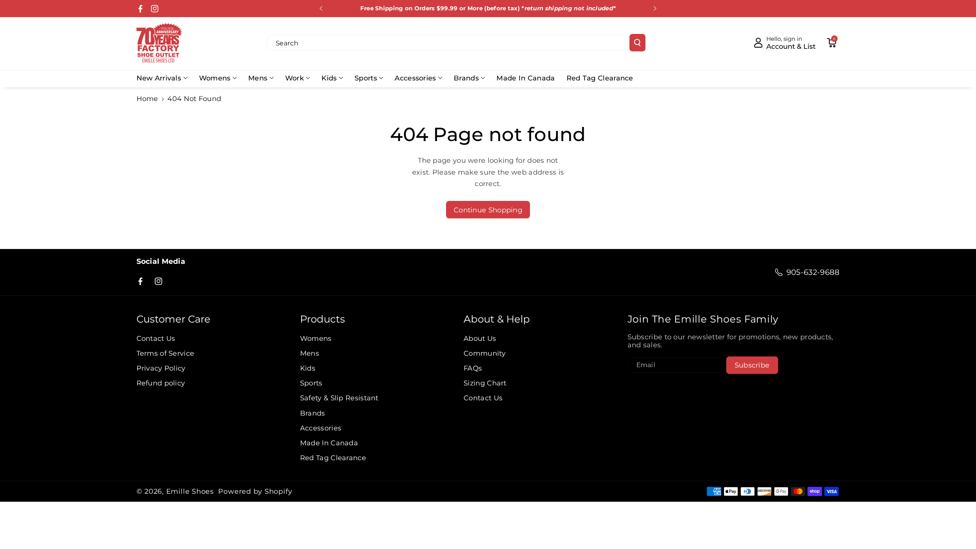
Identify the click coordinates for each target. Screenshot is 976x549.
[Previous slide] (321, 8)
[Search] (637, 42)
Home (147, 99)
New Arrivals (158, 78)
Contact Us (155, 338)
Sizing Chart (485, 383)
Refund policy (160, 383)
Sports (366, 78)
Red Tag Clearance (333, 458)
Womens (215, 78)
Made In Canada (329, 443)
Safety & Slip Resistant (339, 398)
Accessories (415, 78)
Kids (329, 78)
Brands (466, 78)
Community (485, 353)
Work (294, 78)
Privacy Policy (161, 368)
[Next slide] (655, 8)
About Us (480, 338)
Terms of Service (165, 353)
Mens (257, 78)
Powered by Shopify (255, 491)
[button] (831, 42)
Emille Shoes (190, 491)
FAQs (473, 368)
